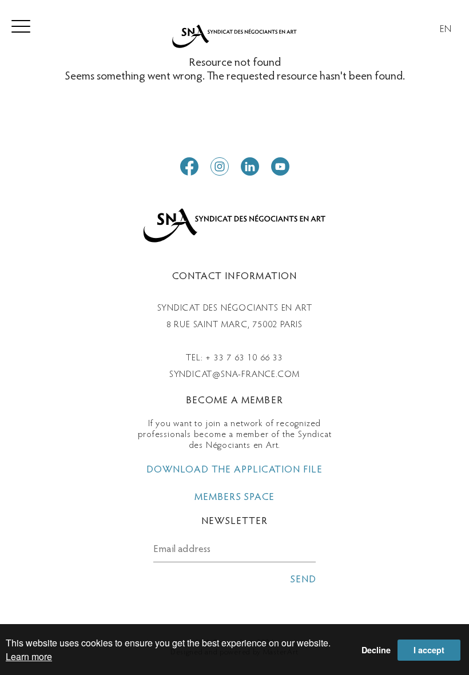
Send (303, 580)
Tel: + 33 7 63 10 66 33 (234, 358)
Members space (234, 498)
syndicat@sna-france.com (234, 374)
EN (446, 30)
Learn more (29, 656)
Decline (376, 650)
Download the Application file (234, 470)
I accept (429, 650)
